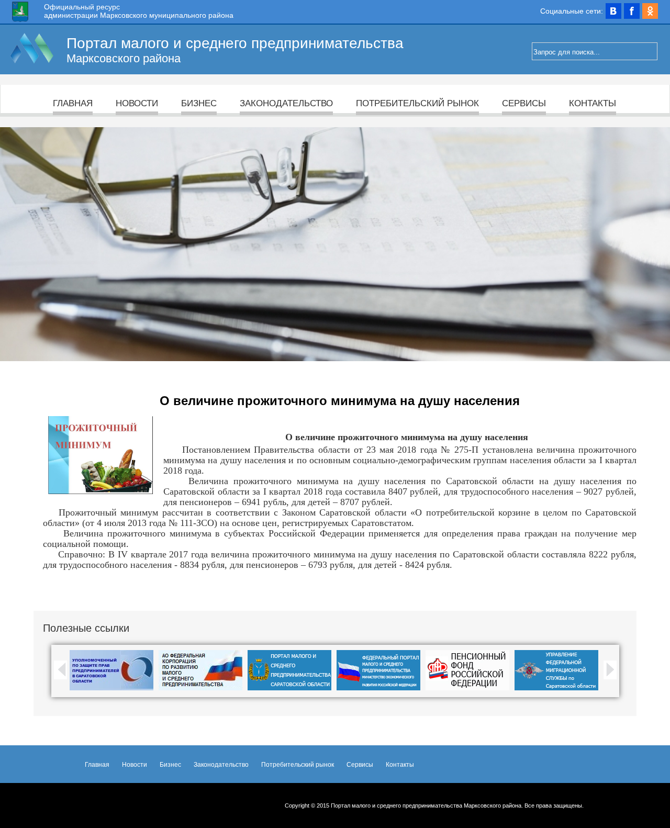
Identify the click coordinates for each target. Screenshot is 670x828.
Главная (73, 103)
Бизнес (199, 103)
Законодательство (286, 103)
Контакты (592, 103)
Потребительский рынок (417, 103)
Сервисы (524, 103)
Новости (137, 103)
